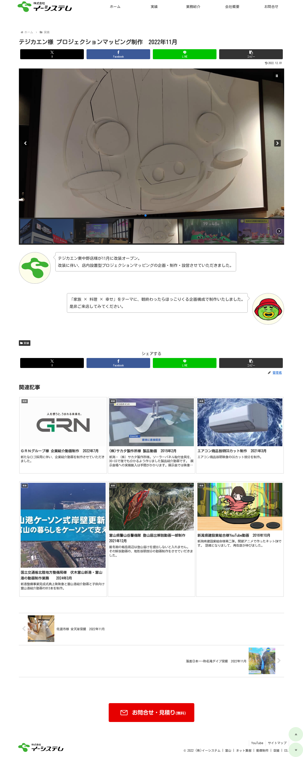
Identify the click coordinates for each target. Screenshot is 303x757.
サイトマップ (277, 743)
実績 (26, 343)
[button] (251, 54)
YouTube (257, 743)
